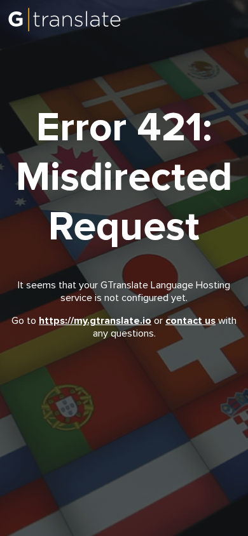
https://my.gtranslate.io (95, 320)
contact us (190, 320)
